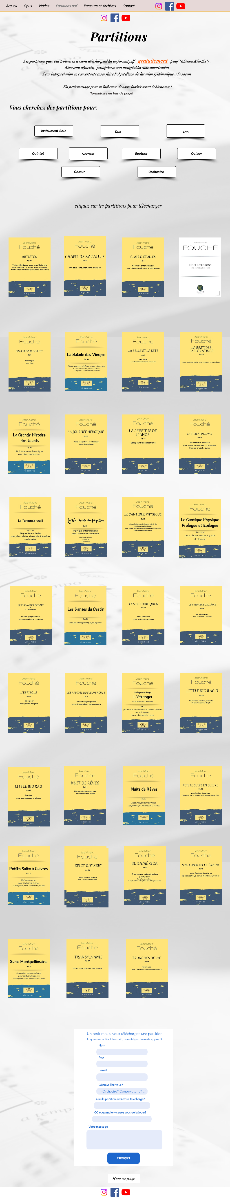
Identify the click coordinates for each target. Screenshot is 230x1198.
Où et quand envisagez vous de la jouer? (120, 1112)
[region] (53, 131)
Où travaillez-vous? (111, 1084)
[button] (27, 6)
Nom (102, 1045)
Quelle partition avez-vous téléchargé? (120, 1098)
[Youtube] (180, 6)
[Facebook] (169, 6)
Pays (101, 1057)
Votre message (98, 1126)
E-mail (103, 1070)
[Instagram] (158, 6)
